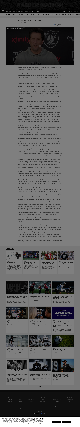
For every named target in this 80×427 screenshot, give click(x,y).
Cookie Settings (26, 425)
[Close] (78, 422)
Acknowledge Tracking (66, 421)
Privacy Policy (33, 419)
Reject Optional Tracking (56, 421)
